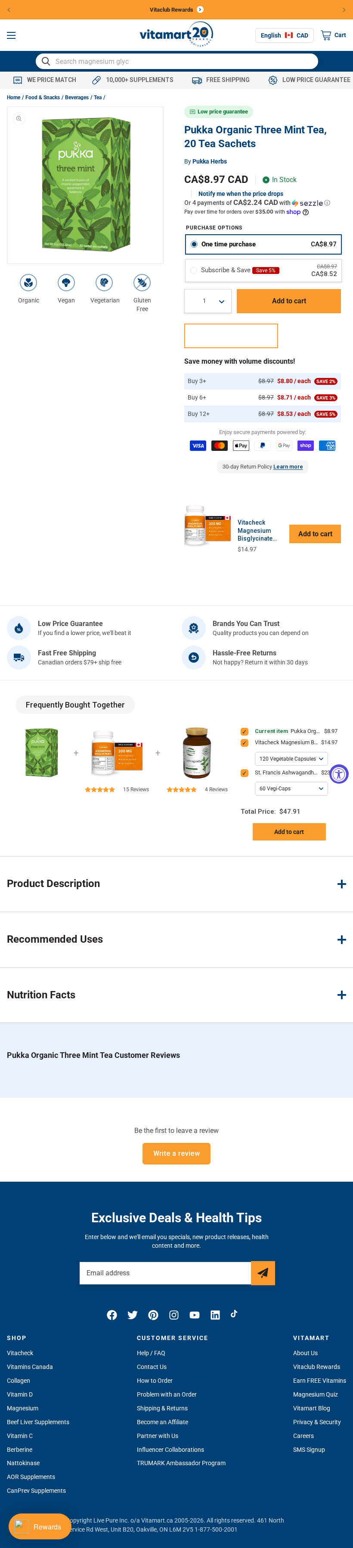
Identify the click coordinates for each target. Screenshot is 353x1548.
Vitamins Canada (30, 1366)
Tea (98, 97)
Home (13, 97)
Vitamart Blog (311, 1408)
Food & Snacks (42, 97)
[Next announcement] (344, 9)
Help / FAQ (151, 1353)
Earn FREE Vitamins (319, 1380)
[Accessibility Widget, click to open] (339, 774)
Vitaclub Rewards (316, 1366)
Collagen (18, 1380)
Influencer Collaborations (170, 1449)
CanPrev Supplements (36, 1490)
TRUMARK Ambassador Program (181, 1463)
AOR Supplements (31, 1476)
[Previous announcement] (8, 9)
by (205, 161)
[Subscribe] (263, 1273)
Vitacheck (20, 1353)
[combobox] (177, 61)
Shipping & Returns (162, 1408)
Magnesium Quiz (315, 1394)
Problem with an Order (167, 1394)
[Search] (46, 61)
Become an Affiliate (162, 1422)
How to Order (155, 1380)
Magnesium (22, 1408)
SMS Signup (309, 1449)
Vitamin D (20, 1394)
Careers (303, 1435)
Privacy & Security (317, 1422)
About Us (305, 1353)
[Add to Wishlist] (231, 336)
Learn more (288, 466)
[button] (11, 35)
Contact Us (152, 1366)
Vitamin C (20, 1435)
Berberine (19, 1449)
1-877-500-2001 (216, 1529)
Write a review (176, 1153)
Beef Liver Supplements (38, 1422)
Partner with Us (157, 1435)
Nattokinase (23, 1463)
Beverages (77, 97)
